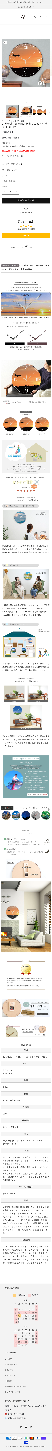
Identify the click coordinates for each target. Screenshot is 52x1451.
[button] (4, 17)
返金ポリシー (10, 1370)
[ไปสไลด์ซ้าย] (20, 102)
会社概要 (8, 1359)
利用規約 (8, 1381)
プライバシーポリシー (13, 1392)
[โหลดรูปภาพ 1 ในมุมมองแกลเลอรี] (12, 111)
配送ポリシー (10, 1375)
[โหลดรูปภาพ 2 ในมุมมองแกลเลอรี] (26, 111)
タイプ (4, 176)
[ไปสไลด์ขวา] (31, 102)
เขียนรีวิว (26, 235)
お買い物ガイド (26, 212)
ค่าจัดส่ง (12, 146)
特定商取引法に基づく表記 (15, 1386)
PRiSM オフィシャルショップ (21, 1446)
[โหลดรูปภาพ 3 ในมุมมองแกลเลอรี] (39, 111)
